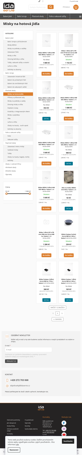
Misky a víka (12, 55)
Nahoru (58, 319)
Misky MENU (12, 45)
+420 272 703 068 (19, 380)
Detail (46, 119)
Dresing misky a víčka (15, 104)
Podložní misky (13, 108)
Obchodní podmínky (13, 420)
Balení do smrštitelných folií (18, 83)
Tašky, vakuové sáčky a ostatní (18, 62)
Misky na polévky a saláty (17, 101)
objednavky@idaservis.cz (20, 385)
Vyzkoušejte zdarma (31, 429)
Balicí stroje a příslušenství (17, 42)
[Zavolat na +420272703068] (40, 1)
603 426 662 (50, 432)
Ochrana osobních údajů (13, 430)
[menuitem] (9, 16)
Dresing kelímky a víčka (16, 59)
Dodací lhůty (11, 426)
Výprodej (8, 174)
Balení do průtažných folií (17, 80)
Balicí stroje (9, 73)
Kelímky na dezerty (14, 69)
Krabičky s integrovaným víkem (19, 111)
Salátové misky (13, 150)
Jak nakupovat (11, 423)
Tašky (10, 153)
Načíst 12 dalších (57, 307)
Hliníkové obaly (10, 167)
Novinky (27, 426)
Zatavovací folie (13, 52)
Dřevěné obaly (10, 171)
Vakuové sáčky (13, 139)
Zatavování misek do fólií (16, 76)
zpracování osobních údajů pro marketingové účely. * (26, 355)
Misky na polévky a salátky (17, 48)
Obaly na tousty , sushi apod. (18, 125)
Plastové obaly (10, 90)
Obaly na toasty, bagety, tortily (18, 157)
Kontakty (10, 434)
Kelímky (10, 160)
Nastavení (14, 450)
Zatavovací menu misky (16, 146)
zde (17, 444)
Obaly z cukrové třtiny (13, 164)
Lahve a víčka (12, 66)
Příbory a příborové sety (16, 97)
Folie (9, 136)
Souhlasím (68, 441)
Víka (9, 118)
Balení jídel (9, 38)
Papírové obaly (10, 143)
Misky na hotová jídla (15, 94)
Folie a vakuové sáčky (12, 132)
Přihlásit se (11, 361)
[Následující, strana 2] (57, 313)
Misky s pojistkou (14, 115)
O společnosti (74, 1)
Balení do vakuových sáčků (17, 87)
